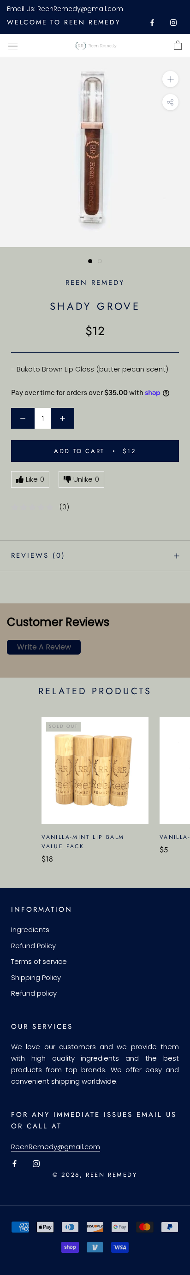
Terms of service (39, 961)
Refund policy (34, 993)
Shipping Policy (36, 977)
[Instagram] (173, 22)
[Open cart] (178, 45)
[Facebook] (152, 22)
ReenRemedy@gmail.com (80, 8)
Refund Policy (33, 945)
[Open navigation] (13, 45)
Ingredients (30, 929)
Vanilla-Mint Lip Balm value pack (83, 841)
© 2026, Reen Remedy (95, 1174)
